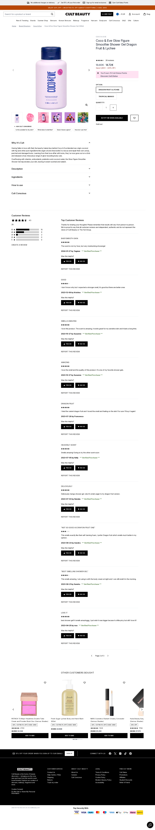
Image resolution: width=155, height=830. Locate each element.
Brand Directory (24, 26)
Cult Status (123, 772)
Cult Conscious (76, 777)
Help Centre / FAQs (54, 775)
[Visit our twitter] (115, 753)
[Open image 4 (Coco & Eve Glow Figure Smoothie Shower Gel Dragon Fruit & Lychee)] (56, 117)
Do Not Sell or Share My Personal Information (23, 792)
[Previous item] (13, 709)
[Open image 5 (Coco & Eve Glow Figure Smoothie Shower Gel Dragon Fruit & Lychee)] (70, 117)
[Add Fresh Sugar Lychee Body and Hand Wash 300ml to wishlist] (84, 682)
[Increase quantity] (113, 108)
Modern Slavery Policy (103, 780)
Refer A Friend (125, 782)
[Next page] (108, 656)
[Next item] (142, 709)
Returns (50, 780)
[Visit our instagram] (120, 753)
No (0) (82, 261)
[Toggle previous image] (13, 70)
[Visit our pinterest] (130, 753)
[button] (117, 55)
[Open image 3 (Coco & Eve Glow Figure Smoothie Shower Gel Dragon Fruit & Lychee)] (43, 117)
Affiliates (122, 777)
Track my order (52, 782)
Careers (74, 775)
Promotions (123, 775)
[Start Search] (52, 14)
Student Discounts (126, 780)
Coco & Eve (37, 26)
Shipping (50, 777)
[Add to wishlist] (134, 118)
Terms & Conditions (102, 772)
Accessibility (99, 782)
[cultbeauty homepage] (77, 14)
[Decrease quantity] (99, 108)
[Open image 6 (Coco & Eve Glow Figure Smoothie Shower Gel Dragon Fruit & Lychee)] (83, 117)
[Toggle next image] (89, 70)
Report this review (70, 269)
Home (14, 26)
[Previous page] (92, 656)
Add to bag (30, 735)
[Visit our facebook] (110, 753)
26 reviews (110, 60)
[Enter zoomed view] (86, 104)
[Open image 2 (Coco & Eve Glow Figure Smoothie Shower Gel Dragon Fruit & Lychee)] (30, 117)
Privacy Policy (100, 775)
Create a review (19, 245)
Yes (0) (68, 261)
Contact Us (51, 772)
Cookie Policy (100, 777)
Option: (99, 85)
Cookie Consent (17, 789)
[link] (134, 14)
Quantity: (100, 102)
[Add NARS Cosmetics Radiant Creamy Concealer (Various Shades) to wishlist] (124, 682)
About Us (74, 772)
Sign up (69, 753)
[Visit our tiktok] (125, 753)
